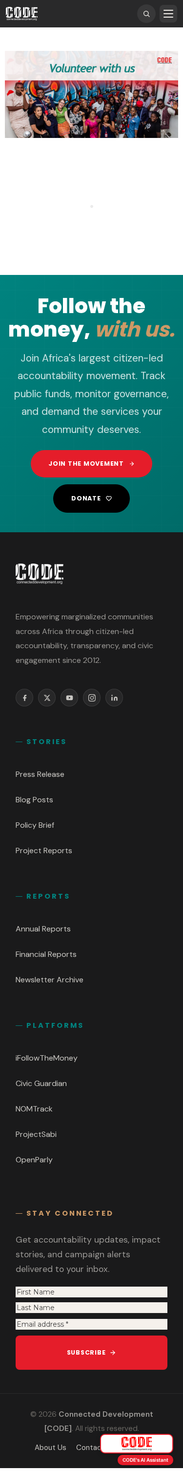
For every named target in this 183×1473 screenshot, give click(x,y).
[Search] (146, 13)
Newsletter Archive (49, 979)
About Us (50, 1447)
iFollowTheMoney (47, 1058)
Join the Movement (86, 463)
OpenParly (34, 1160)
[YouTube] (69, 697)
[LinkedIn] (114, 697)
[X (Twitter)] (47, 697)
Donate (86, 498)
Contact (90, 1447)
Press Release (40, 774)
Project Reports (44, 850)
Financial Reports (46, 954)
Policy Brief (35, 825)
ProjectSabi (36, 1134)
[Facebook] (24, 697)
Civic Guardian (41, 1083)
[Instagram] (92, 697)
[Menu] (168, 14)
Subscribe (86, 1352)
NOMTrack (34, 1109)
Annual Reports (43, 929)
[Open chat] (136, 1443)
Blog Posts (34, 799)
